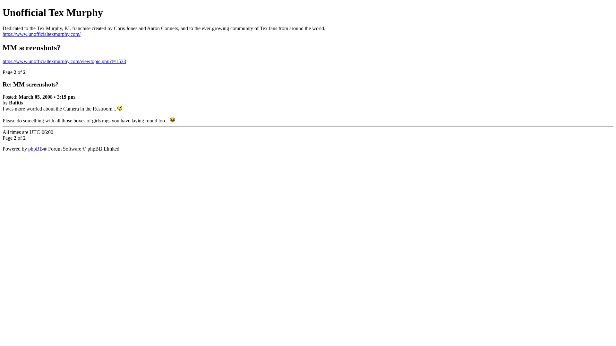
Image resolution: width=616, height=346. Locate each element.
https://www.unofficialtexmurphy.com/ (42, 34)
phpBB (35, 149)
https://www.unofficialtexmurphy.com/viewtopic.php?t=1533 (64, 61)
